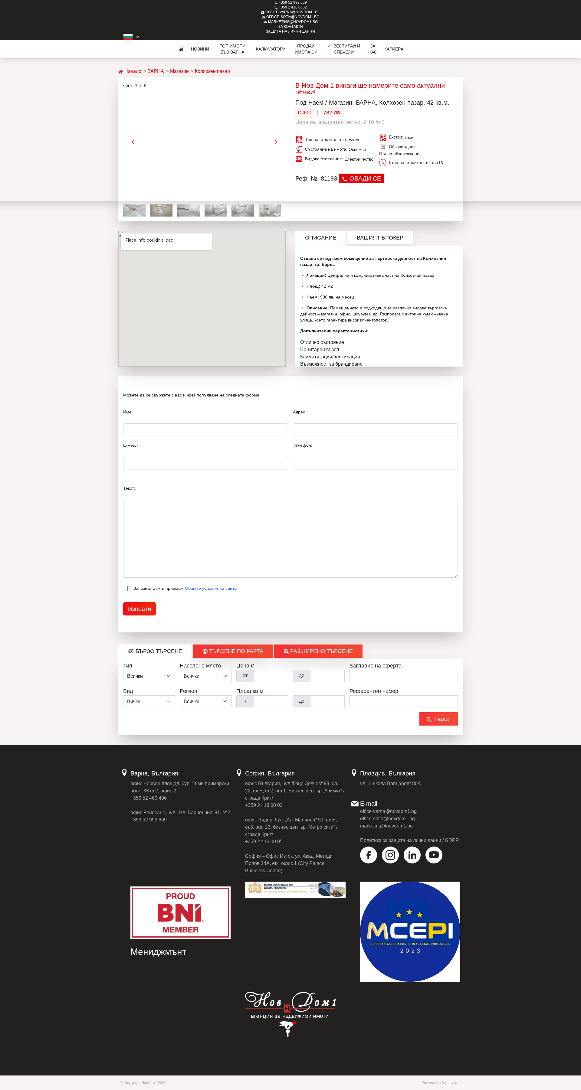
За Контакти (290, 26)
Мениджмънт (158, 952)
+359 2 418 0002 (292, 7)
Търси (441, 719)
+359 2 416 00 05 (264, 841)
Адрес (299, 412)
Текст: (129, 488)
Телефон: (302, 445)
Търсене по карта (235, 651)
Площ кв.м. (250, 691)
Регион (188, 691)
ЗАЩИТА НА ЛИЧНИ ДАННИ (290, 31)
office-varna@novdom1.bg (292, 12)
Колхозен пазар (212, 71)
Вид (128, 691)
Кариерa (393, 49)
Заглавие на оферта (376, 666)
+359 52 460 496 (148, 798)
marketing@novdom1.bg (292, 22)
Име (127, 412)
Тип (127, 666)
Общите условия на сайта (211, 588)
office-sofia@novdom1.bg (292, 17)
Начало (132, 71)
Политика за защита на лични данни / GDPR (409, 840)
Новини (200, 49)
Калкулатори (271, 49)
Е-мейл (130, 445)
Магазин (179, 71)
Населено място (200, 666)
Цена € (245, 666)
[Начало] (181, 49)
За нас (372, 49)
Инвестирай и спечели (343, 49)
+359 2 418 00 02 (264, 805)
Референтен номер (374, 691)
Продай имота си (306, 49)
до (301, 675)
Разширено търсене (321, 651)
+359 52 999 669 (292, 2)
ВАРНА (155, 71)
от (245, 675)
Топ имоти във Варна (232, 49)
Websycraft (451, 1083)
